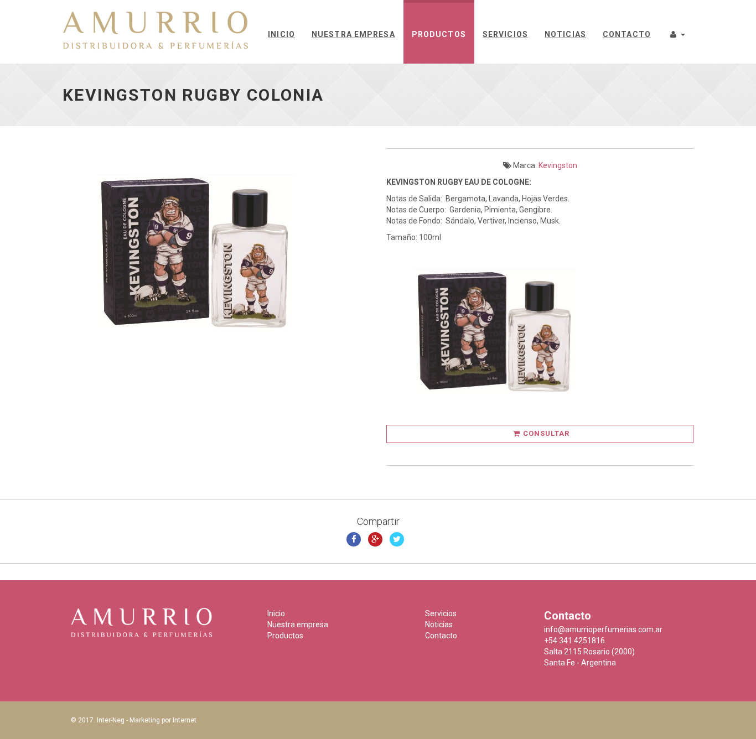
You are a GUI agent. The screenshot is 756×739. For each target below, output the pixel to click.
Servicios (505, 34)
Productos (439, 34)
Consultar (546, 433)
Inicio (281, 34)
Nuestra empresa (353, 34)
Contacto (627, 34)
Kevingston (557, 165)
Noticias (565, 34)
